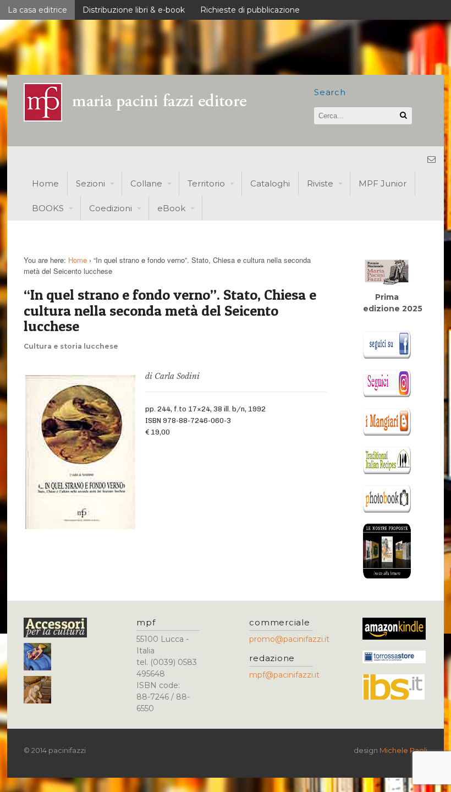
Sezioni (90, 183)
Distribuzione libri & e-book (133, 10)
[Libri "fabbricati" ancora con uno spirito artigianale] (142, 118)
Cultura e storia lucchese (71, 346)
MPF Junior (382, 183)
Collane (146, 183)
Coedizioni (110, 208)
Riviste (320, 183)
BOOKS (48, 208)
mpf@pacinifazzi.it (284, 675)
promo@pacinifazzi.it (289, 639)
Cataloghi (270, 183)
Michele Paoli (403, 750)
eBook (171, 208)
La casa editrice (37, 10)
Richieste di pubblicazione (250, 10)
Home (45, 183)
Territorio (206, 183)
